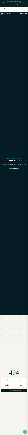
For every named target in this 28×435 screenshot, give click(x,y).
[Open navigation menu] (25, 9)
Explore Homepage (14, 168)
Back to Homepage (24, 13)
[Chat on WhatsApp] (25, 432)
